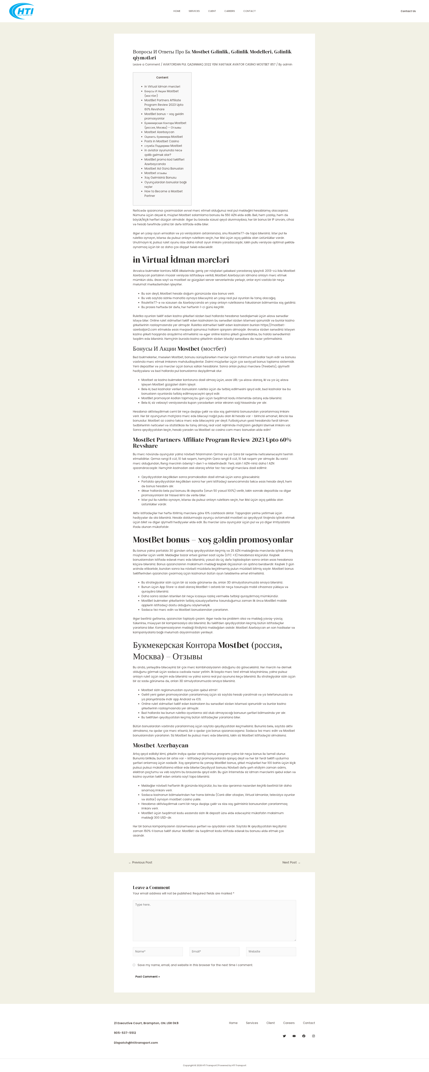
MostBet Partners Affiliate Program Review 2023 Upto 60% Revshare (163, 104)
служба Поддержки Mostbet (163, 146)
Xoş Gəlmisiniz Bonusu (160, 178)
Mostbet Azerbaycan (159, 132)
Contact (249, 11)
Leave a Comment (146, 64)
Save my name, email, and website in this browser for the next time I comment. (195, 965)
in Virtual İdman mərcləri (162, 87)
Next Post (292, 862)
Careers (229, 11)
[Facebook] (303, 1036)
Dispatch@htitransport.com (136, 1043)
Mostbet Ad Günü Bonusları (163, 169)
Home (176, 11)
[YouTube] (294, 1036)
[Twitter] (284, 1036)
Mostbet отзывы (155, 173)
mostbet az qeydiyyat (246, 518)
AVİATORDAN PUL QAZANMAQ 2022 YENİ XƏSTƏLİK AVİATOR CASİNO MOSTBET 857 (219, 64)
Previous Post (140, 862)
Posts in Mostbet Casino (161, 141)
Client (212, 11)
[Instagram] (313, 1036)
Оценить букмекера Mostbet (163, 137)
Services (194, 11)
